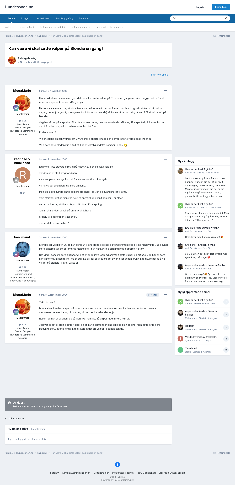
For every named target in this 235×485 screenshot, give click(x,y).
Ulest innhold (27, 27)
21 (23, 192)
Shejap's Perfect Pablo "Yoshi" (202, 228)
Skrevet (208, 172)
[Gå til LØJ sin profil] (180, 229)
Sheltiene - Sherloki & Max (200, 244)
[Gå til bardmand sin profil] (22, 249)
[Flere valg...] (165, 91)
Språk (53, 472)
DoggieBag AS (117, 477)
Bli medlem (221, 7)
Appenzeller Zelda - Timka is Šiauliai (205, 265)
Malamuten (191, 318)
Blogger (25, 18)
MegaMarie (28, 58)
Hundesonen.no (19, 7)
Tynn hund (191, 348)
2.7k (23, 267)
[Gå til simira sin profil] (180, 171)
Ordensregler (101, 472)
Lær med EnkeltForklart (172, 472)
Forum (11, 18)
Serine (191, 207)
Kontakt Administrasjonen (76, 472)
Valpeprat (46, 62)
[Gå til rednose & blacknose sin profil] (22, 175)
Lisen (188, 351)
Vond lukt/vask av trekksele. (201, 337)
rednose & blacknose (22, 161)
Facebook (84, 18)
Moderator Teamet (122, 472)
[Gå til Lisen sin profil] (180, 350)
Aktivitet (9, 27)
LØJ (190, 231)
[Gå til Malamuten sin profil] (180, 313)
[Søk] (226, 18)
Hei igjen (189, 325)
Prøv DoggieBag (64, 18)
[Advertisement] (88, 371)
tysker (188, 340)
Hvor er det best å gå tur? (199, 169)
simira (191, 172)
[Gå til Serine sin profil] (180, 206)
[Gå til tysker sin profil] (180, 339)
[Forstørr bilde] (125, 144)
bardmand (22, 237)
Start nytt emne (159, 74)
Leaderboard (43, 18)
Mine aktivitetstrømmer (109, 27)
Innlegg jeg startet (80, 27)
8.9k (23, 120)
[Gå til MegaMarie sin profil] (12, 60)
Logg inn (201, 7)
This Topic (212, 18)
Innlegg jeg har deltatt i (52, 27)
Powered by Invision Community (117, 480)
